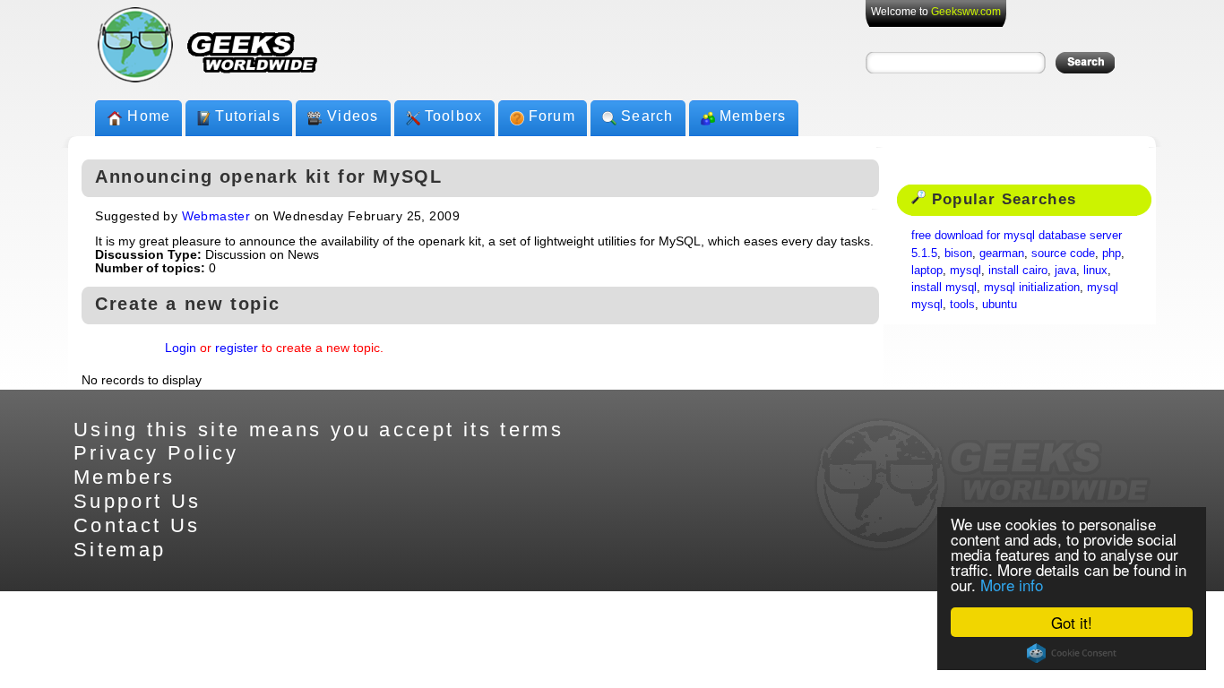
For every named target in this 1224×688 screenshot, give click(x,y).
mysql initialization (1032, 287)
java (1065, 270)
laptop (927, 270)
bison (958, 253)
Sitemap (120, 549)
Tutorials (247, 116)
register (236, 348)
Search (647, 116)
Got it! (1071, 622)
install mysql (944, 287)
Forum (552, 116)
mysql (965, 270)
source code (1063, 253)
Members (753, 116)
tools (962, 304)
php (1111, 253)
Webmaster (216, 216)
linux (1095, 270)
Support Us (137, 501)
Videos (353, 116)
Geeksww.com (966, 11)
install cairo (1017, 270)
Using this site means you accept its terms (318, 429)
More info (1011, 584)
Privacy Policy (155, 453)
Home (148, 116)
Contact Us (137, 525)
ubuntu (999, 304)
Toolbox (454, 116)
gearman (1001, 253)
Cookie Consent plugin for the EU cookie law (1071, 653)
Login (180, 348)
